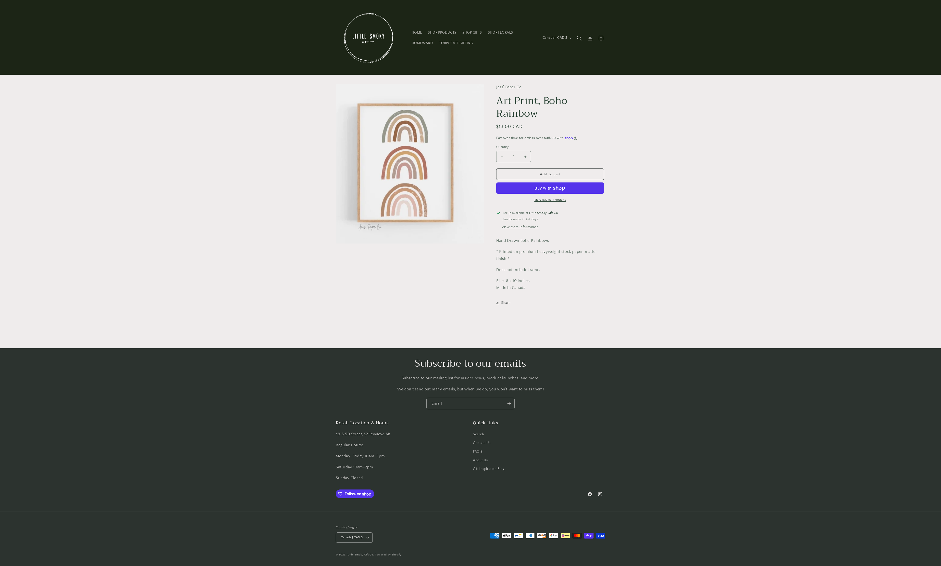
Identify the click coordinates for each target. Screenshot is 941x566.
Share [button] (505, 303)
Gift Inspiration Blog (489, 469)
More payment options (550, 199)
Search (478, 434)
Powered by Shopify (388, 554)
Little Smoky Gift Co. (360, 554)
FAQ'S (478, 452)
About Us (480, 460)
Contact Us (482, 443)
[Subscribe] (509, 403)
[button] (579, 38)
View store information (520, 227)
